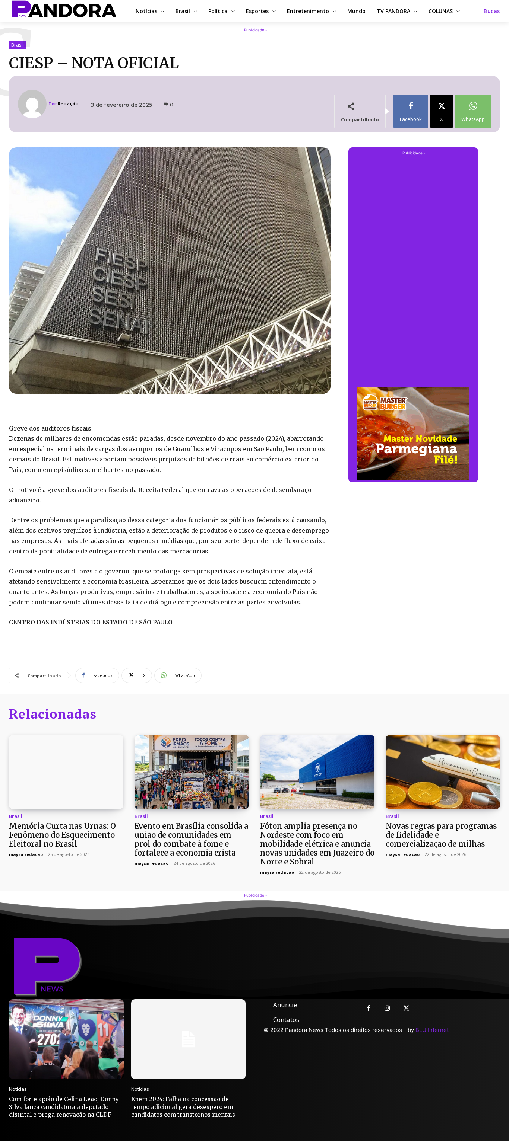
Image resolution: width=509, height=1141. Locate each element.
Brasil (17, 44)
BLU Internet (432, 1029)
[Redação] (33, 104)
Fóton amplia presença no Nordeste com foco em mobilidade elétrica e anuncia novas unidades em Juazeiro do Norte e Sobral (317, 843)
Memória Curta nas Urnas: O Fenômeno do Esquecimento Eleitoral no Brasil (62, 834)
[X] (406, 1008)
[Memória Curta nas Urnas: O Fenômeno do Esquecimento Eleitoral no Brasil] (66, 772)
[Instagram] (387, 1008)
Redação (68, 103)
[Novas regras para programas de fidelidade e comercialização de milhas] (443, 772)
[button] (492, 11)
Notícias (18, 1089)
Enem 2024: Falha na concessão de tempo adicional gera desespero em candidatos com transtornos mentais (183, 1107)
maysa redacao (26, 854)
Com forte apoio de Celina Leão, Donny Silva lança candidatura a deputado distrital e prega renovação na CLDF (64, 1107)
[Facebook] (368, 1008)
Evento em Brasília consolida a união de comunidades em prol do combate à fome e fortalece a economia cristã (191, 839)
